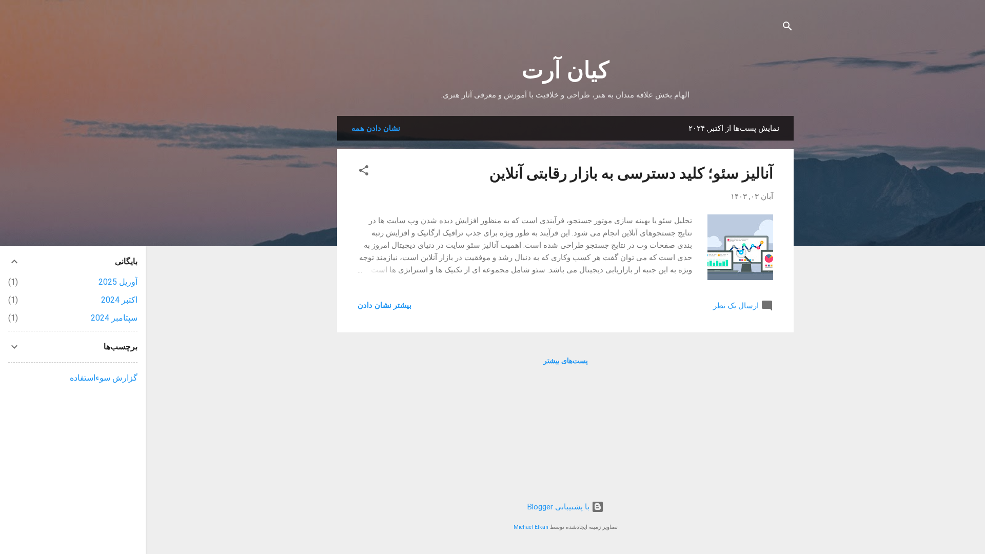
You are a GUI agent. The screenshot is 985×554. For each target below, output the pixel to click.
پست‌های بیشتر (565, 361)
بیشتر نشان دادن (384, 305)
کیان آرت (565, 70)
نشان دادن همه (375, 128)
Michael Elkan (531, 527)
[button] (364, 172)
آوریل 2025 (117, 282)
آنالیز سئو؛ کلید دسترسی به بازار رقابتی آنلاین (631, 173)
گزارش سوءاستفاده (103, 378)
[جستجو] (787, 28)
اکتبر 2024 (119, 300)
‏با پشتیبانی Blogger (559, 506)
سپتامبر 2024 (114, 318)
